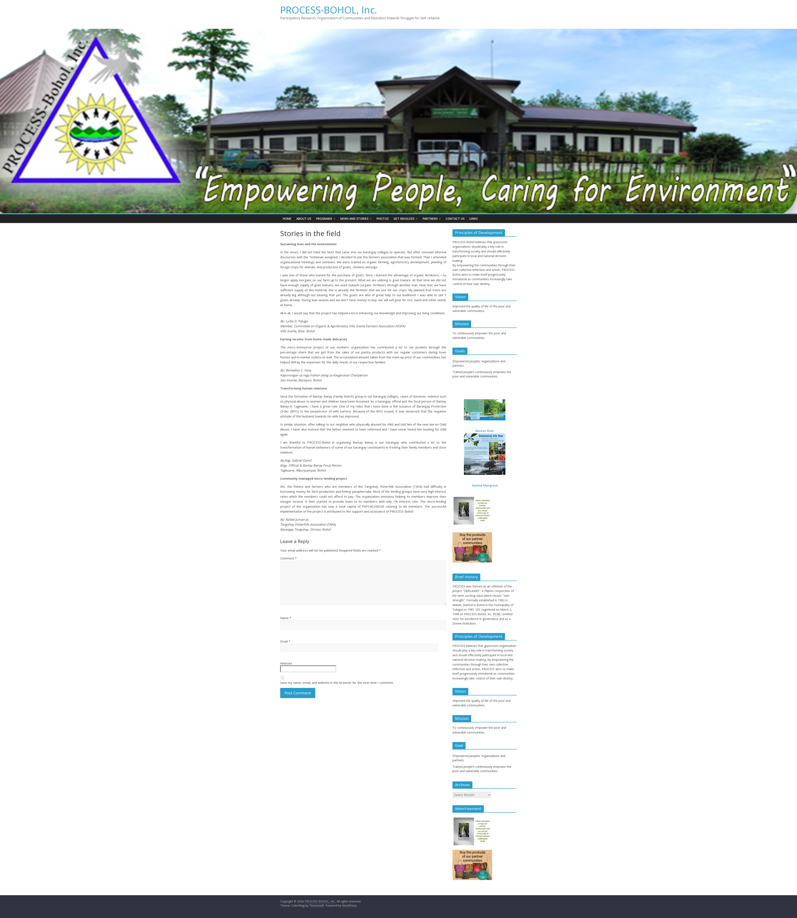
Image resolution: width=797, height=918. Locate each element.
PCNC (497, 614)
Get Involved (404, 219)
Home (287, 219)
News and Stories (354, 219)
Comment (288, 558)
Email (285, 641)
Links (473, 219)
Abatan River (484, 431)
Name (285, 618)
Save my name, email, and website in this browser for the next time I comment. (337, 682)
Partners (430, 219)
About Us (303, 219)
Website (286, 663)
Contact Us (455, 219)
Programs (324, 219)
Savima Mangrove (485, 485)
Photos (382, 219)
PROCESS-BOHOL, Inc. (328, 9)
